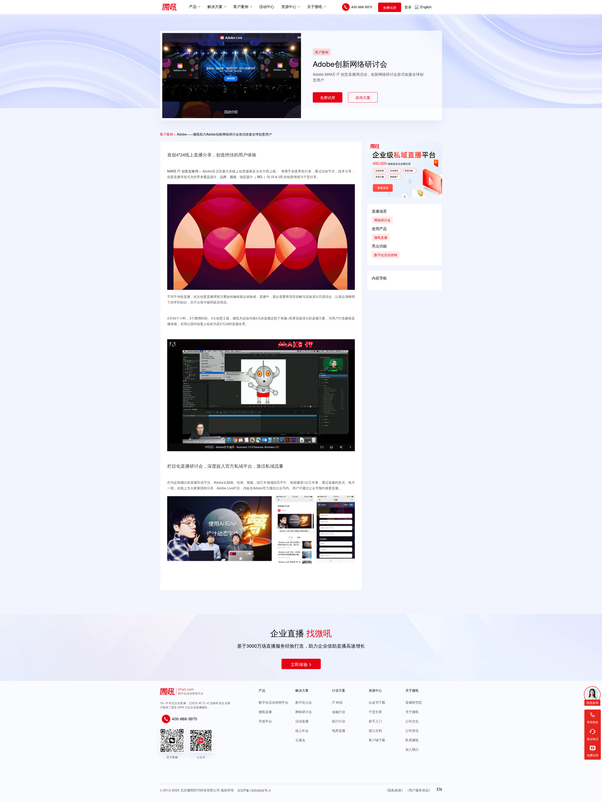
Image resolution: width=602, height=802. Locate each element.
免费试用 (389, 7)
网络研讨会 (303, 711)
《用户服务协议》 (419, 790)
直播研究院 (413, 702)
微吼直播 (265, 711)
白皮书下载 (377, 702)
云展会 (300, 740)
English (426, 6)
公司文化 (412, 721)
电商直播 (338, 730)
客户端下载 (377, 740)
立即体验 (299, 664)
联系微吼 (412, 740)
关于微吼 (412, 711)
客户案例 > (168, 134)
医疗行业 (338, 721)
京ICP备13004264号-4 (254, 790)
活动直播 (302, 721)
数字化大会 (303, 702)
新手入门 (375, 721)
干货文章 (375, 711)
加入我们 (412, 749)
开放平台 (265, 721)
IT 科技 (337, 702)
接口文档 (375, 730)
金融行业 (338, 711)
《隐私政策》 (395, 790)
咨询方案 (362, 97)
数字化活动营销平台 (273, 702)
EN (439, 789)
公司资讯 (412, 730)
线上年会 (302, 730)
